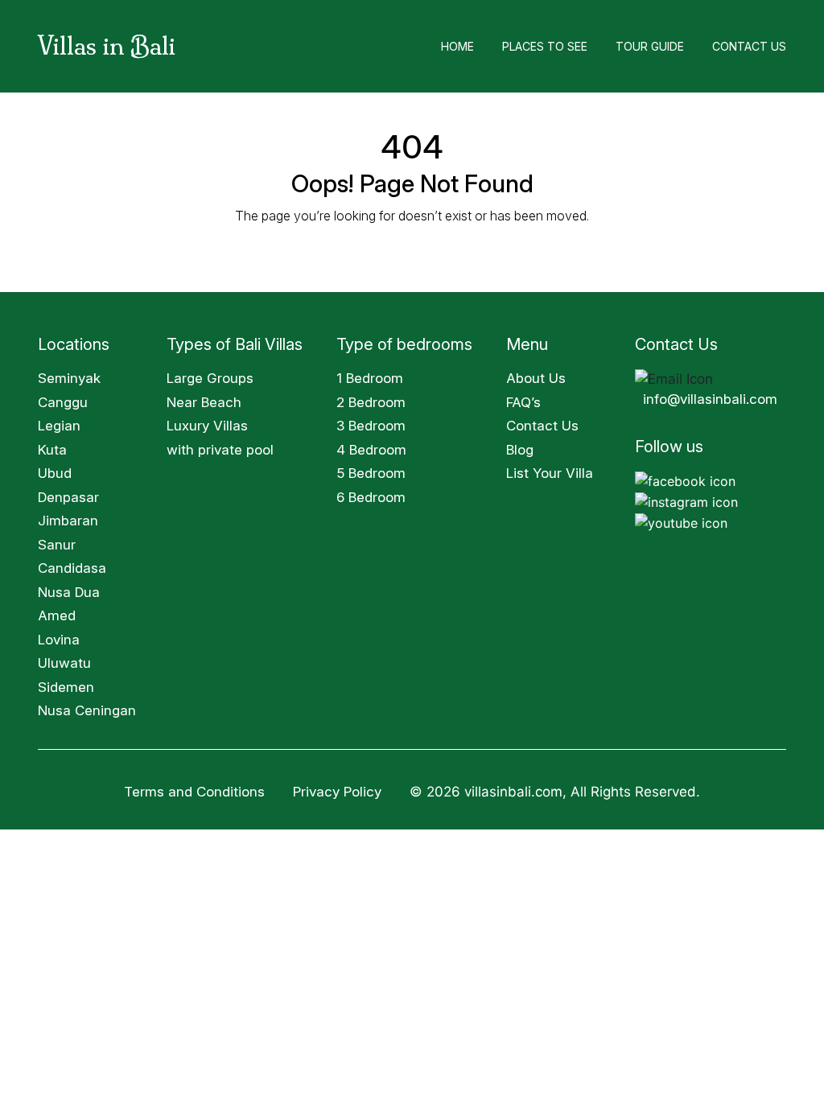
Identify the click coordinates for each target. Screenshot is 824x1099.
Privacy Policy (339, 792)
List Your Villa (549, 473)
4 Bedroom (371, 450)
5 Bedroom (371, 473)
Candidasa (72, 568)
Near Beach (204, 402)
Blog (520, 450)
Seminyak (69, 378)
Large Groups (210, 378)
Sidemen (66, 687)
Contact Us (749, 46)
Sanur (57, 545)
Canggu (63, 402)
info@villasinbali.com (710, 399)
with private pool (220, 450)
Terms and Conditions (194, 792)
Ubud (55, 473)
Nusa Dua (69, 592)
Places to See (544, 46)
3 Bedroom (371, 426)
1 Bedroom (369, 378)
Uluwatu (64, 663)
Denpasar (68, 497)
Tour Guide (650, 46)
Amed (57, 615)
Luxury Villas (207, 426)
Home (457, 46)
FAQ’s (523, 402)
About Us (536, 378)
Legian (59, 426)
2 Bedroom (371, 402)
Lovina (59, 640)
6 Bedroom (371, 497)
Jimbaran (68, 520)
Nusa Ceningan (87, 710)
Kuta (52, 450)
